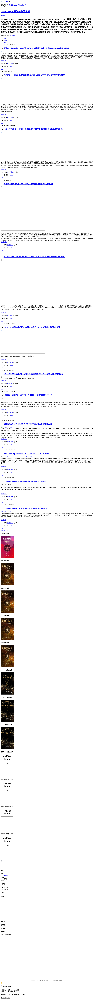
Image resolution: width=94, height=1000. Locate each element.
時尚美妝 (12, 35)
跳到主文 (3, 15)
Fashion (11, 66)
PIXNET (36, 980)
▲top (2, 69)
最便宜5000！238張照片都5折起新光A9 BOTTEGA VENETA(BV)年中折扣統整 (34, 75)
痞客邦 (9, 63)
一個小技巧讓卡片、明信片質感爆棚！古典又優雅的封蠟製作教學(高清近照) (33, 129)
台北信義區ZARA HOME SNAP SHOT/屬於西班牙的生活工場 (28, 424)
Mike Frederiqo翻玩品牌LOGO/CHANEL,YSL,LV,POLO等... (27, 454)
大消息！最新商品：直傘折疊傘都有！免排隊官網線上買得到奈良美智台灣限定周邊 (36, 48)
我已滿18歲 (3, 997)
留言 (12, 63)
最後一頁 (8, 530)
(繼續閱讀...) (4, 60)
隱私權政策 (55, 980)
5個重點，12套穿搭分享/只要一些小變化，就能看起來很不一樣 (28, 395)
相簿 (5, 38)
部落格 (5, 40)
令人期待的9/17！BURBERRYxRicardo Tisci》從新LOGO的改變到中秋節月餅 (34, 257)
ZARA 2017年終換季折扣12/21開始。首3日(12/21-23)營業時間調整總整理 (32, 327)
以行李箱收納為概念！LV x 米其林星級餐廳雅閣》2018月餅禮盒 (28, 184)
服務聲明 (61, 980)
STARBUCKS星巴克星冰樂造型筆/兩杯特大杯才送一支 (25, 481)
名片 (5, 42)
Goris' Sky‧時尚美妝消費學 (15, 11)
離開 (8, 997)
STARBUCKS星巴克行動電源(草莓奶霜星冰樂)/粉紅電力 (25, 509)
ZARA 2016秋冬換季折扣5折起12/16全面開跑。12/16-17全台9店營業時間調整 (33, 374)
